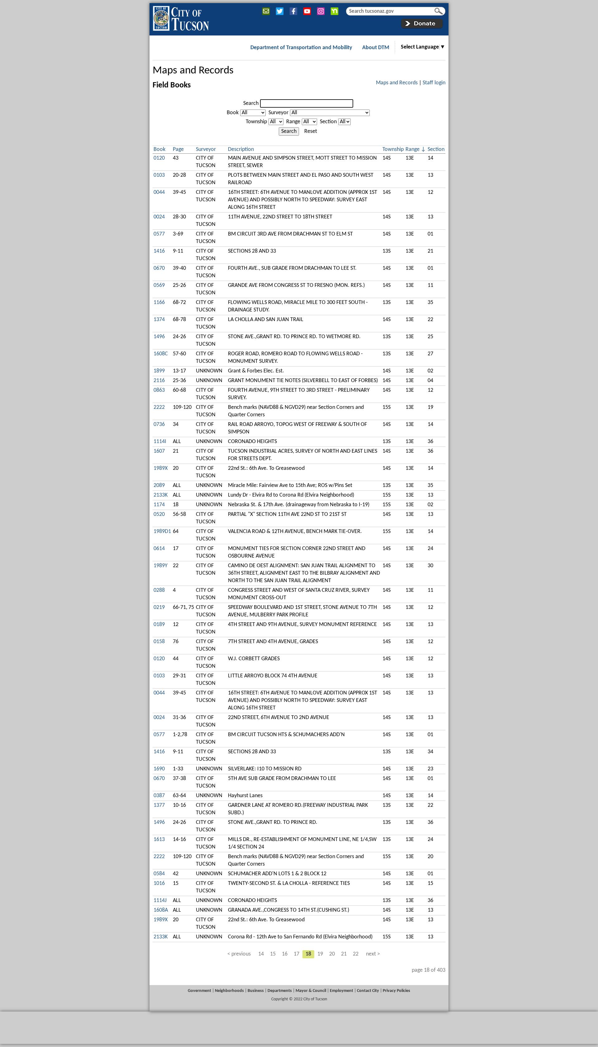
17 (296, 954)
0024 (159, 217)
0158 (159, 641)
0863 (159, 390)
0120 (159, 158)
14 (261, 954)
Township (256, 121)
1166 (159, 302)
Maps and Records (193, 70)
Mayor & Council (311, 991)
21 (344, 954)
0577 (159, 234)
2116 (159, 380)
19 (320, 954)
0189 (159, 624)
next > (373, 954)
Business (256, 991)
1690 (159, 769)
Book (233, 112)
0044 (159, 192)
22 (355, 954)
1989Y (161, 565)
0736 (159, 424)
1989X (161, 468)
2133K (161, 495)
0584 (159, 873)
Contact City (368, 991)
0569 (159, 285)
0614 (159, 548)
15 (273, 954)
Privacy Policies (396, 991)
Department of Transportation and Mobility (301, 47)
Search (251, 103)
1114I (160, 441)
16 (284, 954)
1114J (160, 900)
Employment (341, 991)
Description (241, 149)
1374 (159, 319)
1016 (159, 883)
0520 (159, 514)
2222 (159, 407)
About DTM (375, 47)
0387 (159, 795)
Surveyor (278, 112)
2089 (159, 485)
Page (178, 149)
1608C (161, 354)
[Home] (181, 17)
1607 (159, 451)
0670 (159, 268)
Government (199, 991)
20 (332, 954)
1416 (159, 251)
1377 (159, 805)
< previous (239, 954)
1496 (159, 336)
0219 (159, 607)
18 (308, 954)
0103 (159, 175)
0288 (159, 590)
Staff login (434, 83)
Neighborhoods (229, 991)
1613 (159, 839)
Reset (310, 131)
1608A (161, 910)
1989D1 (162, 531)
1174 (159, 504)
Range (293, 121)
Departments (280, 991)
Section (328, 121)
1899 (159, 371)
